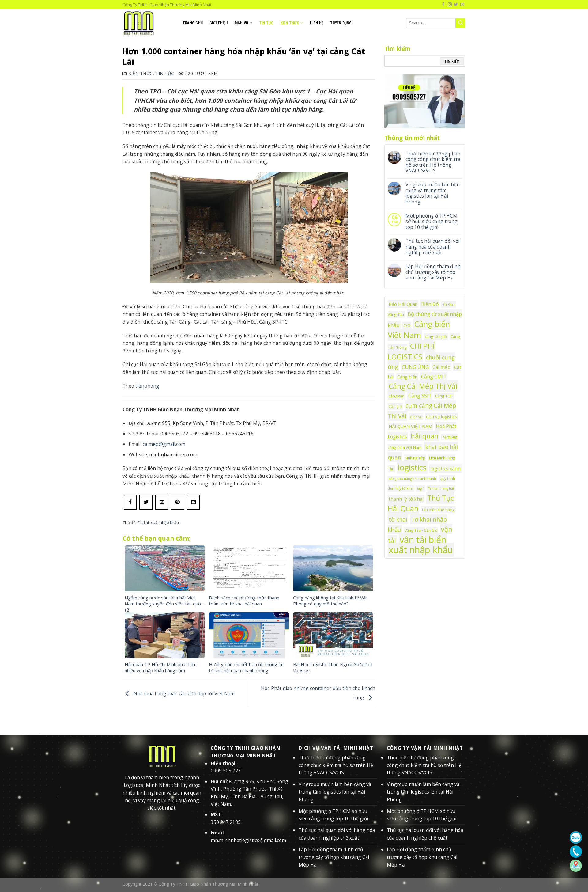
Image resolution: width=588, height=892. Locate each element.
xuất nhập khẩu (165, 522)
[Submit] (460, 23)
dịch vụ (416, 416)
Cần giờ (395, 406)
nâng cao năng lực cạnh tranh (412, 478)
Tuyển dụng (341, 23)
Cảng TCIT (444, 395)
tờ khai (398, 519)
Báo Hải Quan (403, 304)
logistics (412, 467)
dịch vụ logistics (441, 416)
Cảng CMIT (434, 376)
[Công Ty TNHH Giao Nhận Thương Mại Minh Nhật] (148, 23)
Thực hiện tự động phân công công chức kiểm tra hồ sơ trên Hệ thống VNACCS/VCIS (432, 162)
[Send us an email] (462, 4)
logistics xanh (445, 468)
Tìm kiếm (451, 61)
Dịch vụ (241, 23)
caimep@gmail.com (164, 444)
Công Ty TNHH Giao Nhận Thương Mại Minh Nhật (208, 884)
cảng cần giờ (436, 336)
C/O (406, 325)
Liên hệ (316, 23)
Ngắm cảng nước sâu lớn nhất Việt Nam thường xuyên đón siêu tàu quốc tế (164, 603)
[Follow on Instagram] (450, 4)
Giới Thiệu (218, 23)
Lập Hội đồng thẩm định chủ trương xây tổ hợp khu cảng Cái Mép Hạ (433, 272)
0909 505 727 (226, 770)
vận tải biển (423, 539)
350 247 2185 (226, 822)
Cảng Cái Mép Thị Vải (423, 386)
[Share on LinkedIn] (193, 502)
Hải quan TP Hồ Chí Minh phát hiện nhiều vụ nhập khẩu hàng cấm (161, 667)
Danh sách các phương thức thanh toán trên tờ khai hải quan (244, 600)
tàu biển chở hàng (438, 509)
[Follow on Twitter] (456, 4)
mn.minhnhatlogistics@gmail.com (248, 840)
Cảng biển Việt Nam (419, 329)
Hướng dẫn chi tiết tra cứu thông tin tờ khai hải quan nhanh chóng (246, 667)
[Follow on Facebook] (443, 4)
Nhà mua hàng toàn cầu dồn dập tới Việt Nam (183, 693)
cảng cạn (397, 396)
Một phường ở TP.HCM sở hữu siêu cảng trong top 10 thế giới (431, 221)
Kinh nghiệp (415, 457)
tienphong (147, 385)
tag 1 (420, 488)
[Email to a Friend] (161, 502)
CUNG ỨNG (415, 367)
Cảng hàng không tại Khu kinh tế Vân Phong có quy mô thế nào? (330, 600)
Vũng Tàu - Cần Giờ (421, 530)
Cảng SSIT (420, 395)
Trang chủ (193, 23)
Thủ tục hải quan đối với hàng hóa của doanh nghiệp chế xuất (432, 246)
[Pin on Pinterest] (177, 502)
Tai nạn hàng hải (441, 488)
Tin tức (266, 23)
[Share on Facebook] (130, 502)
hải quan (425, 435)
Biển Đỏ (430, 304)
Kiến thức (290, 23)
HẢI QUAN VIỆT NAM (410, 426)
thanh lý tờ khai (406, 498)
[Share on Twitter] (146, 502)
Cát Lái (143, 522)
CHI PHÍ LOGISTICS (411, 351)
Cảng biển (407, 377)
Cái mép (441, 367)
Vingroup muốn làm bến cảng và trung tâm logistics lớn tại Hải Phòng (432, 193)
